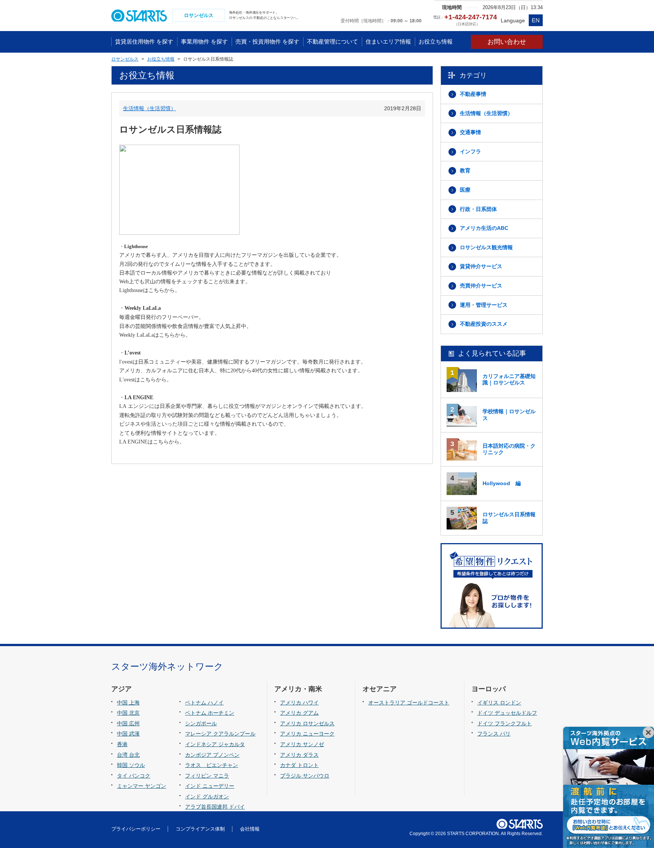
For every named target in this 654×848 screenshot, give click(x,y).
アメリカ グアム (299, 713)
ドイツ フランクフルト (504, 723)
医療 (465, 190)
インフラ (470, 151)
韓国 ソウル (131, 765)
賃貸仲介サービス (481, 266)
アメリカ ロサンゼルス (307, 723)
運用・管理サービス (484, 305)
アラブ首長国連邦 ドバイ (215, 807)
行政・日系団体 (478, 209)
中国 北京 (128, 713)
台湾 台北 (128, 755)
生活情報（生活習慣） (149, 108)
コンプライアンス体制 (200, 829)
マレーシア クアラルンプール (220, 734)
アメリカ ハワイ (299, 703)
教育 (465, 170)
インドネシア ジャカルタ (215, 744)
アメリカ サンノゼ (302, 744)
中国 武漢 (128, 734)
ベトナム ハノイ (204, 703)
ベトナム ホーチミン (209, 713)
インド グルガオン (207, 796)
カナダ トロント (299, 765)
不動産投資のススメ (484, 324)
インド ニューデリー (209, 786)
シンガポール (201, 723)
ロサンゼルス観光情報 (486, 247)
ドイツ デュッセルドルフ (507, 713)
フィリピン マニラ (207, 776)
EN (536, 20)
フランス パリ (494, 734)
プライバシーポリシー (135, 829)
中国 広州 (128, 723)
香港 (122, 744)
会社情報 (250, 829)
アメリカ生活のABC (484, 228)
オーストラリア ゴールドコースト (408, 703)
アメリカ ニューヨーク (307, 734)
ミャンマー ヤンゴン (141, 786)
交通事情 (470, 132)
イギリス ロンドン (499, 703)
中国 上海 (128, 703)
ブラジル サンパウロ (304, 776)
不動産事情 (473, 94)
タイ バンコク (133, 776)
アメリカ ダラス (299, 755)
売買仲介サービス (481, 286)
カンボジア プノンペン (212, 755)
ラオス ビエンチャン (211, 765)
